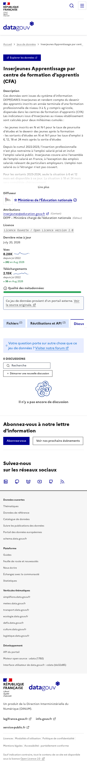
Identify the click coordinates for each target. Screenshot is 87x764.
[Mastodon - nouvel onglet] (17, 482)
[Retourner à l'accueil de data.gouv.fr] (18, 26)
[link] (22, 57)
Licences (8, 738)
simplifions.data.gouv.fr (16, 597)
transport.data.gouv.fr (16, 610)
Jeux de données (26, 44)
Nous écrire (10, 568)
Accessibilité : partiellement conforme (46, 746)
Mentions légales (12, 746)
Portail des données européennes (22, 532)
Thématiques (10, 506)
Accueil (7, 44)
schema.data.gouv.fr (15, 539)
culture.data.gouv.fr (14, 629)
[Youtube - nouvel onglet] (40, 482)
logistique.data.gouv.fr (16, 636)
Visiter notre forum (50, 348)
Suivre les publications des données (23, 526)
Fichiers (14, 323)
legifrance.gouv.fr (15, 719)
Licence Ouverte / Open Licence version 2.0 (38, 230)
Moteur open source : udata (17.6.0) (23, 658)
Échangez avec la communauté (21, 574)
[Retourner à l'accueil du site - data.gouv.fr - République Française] (44, 688)
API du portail (11, 652)
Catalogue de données (16, 519)
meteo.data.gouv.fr (14, 603)
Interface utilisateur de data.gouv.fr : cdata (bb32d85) (34, 665)
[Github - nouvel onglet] (51, 482)
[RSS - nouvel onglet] (62, 482)
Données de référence (16, 513)
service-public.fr (14, 727)
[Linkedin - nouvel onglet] (6, 482)
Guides (7, 555)
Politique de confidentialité (58, 738)
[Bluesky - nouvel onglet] (28, 482)
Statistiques (10, 581)
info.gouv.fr (44, 719)
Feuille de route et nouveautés (20, 561)
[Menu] (82, 6)
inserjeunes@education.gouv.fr (24, 214)
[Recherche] (72, 6)
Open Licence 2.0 (30, 759)
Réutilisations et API (48, 323)
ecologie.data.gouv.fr (15, 616)
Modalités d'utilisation (28, 738)
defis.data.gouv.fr (13, 623)
